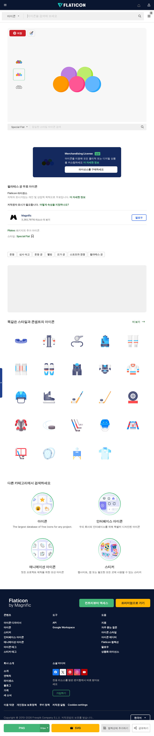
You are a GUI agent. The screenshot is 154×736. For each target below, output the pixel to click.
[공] (77, 453)
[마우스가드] (21, 341)
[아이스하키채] (77, 397)
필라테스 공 (96, 254)
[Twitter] (63, 672)
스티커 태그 (10, 651)
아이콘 (7, 627)
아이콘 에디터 (109, 637)
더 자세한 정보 (91, 162)
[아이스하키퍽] (133, 397)
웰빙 (49, 254)
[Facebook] (56, 672)
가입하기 (61, 693)
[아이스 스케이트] (49, 397)
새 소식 (8, 695)
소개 (6, 670)
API (55, 622)
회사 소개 (9, 663)
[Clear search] (131, 16)
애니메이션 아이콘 (14, 642)
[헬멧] (21, 397)
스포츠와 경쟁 (77, 254)
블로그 (7, 685)
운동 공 (38, 254)
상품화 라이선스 (110, 651)
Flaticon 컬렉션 (110, 642)
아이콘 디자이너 (12, 622)
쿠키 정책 (44, 704)
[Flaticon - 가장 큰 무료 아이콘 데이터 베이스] (72, 5)
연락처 (7, 675)
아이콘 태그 (10, 646)
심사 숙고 (24, 254)
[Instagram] (77, 672)
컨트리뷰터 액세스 (96, 603)
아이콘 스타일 (109, 632)
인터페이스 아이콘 (14, 637)
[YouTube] (84, 672)
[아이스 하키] (133, 341)
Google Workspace (64, 627)
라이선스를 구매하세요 (91, 169)
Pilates (11, 230)
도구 (55, 614)
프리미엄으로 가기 (133, 603)
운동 (12, 254)
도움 (103, 614)
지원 (103, 622)
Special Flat (23, 236)
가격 (6, 690)
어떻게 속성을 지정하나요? (54, 204)
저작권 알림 (58, 704)
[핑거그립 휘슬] (77, 341)
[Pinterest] (70, 672)
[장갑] (105, 341)
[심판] (105, 453)
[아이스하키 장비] (21, 369)
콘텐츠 (7, 614)
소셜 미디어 (59, 663)
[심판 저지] (49, 341)
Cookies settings (78, 704)
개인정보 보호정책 (27, 704)
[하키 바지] (77, 369)
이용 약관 (9, 704)
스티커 (7, 632)
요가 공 (61, 254)
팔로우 (105, 646)
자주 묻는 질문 (109, 627)
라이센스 (9, 680)
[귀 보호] (49, 453)
